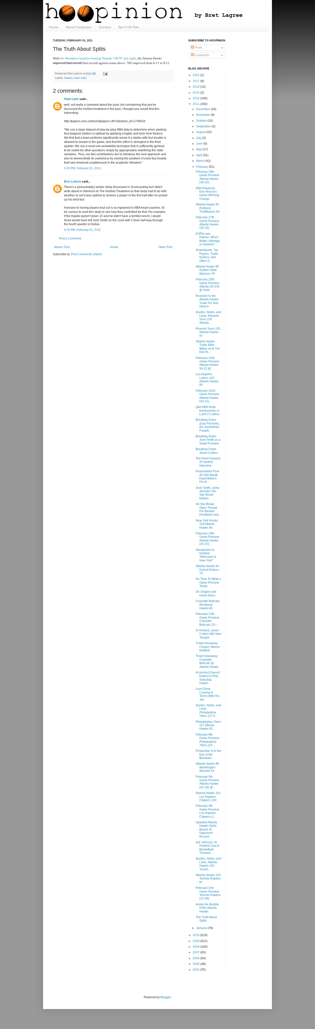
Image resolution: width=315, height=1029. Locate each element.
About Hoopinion (79, 27)
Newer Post (62, 247)
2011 (196, 104)
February (202, 167)
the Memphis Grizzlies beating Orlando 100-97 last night (98, 58)
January (202, 928)
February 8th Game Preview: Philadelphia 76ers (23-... (208, 740)
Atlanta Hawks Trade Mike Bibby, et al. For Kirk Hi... (208, 347)
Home (53, 27)
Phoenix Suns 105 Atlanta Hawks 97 (208, 332)
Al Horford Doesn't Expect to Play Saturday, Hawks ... (208, 678)
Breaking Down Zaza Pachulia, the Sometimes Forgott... (207, 425)
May (199, 149)
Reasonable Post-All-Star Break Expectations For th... (208, 477)
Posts (198, 47)
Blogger (165, 997)
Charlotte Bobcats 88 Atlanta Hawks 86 (208, 604)
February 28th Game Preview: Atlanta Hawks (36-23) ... (208, 177)
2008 (196, 946)
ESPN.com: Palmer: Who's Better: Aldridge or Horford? (208, 239)
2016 (196, 86)
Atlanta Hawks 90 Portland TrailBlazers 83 (208, 208)
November (203, 115)
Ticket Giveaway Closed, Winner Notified (208, 646)
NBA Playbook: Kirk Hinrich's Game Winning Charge (207, 193)
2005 (196, 964)
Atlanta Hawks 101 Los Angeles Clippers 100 (208, 796)
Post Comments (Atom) (86, 254)
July (199, 138)
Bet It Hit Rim (128, 27)
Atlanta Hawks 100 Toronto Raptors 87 (208, 878)
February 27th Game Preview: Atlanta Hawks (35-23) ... (208, 223)
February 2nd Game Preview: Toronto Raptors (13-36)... (208, 893)
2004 (196, 969)
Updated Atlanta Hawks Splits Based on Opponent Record (206, 829)
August (201, 132)
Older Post (165, 247)
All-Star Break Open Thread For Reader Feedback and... (208, 509)
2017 (196, 81)
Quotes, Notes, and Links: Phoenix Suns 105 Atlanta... (208, 317)
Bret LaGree (72, 181)
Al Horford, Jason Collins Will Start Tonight (208, 634)
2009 (196, 941)
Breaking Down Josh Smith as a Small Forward (208, 440)
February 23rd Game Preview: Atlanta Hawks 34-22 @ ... (208, 363)
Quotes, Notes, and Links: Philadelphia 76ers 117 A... (208, 711)
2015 (196, 92)
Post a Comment (70, 238)
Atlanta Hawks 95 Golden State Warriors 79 (207, 270)
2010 (196, 935)
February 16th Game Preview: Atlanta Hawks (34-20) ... (208, 539)
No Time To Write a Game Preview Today (208, 582)
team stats (80, 77)
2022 (196, 75)
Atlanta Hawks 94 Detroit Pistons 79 (207, 569)
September (204, 126)
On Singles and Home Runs (206, 593)
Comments (201, 55)
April (199, 155)
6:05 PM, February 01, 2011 (82, 230)
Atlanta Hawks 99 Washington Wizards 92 (207, 767)
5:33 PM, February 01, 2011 (82, 168)
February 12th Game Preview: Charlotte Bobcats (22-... (208, 619)
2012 (196, 98)
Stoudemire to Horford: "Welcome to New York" (206, 555)
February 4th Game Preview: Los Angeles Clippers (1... (208, 811)
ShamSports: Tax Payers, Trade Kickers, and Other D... (207, 255)
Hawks (68, 77)
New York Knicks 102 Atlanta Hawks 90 (207, 524)
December (203, 109)
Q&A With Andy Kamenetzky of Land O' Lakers (208, 410)
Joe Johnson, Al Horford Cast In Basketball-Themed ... (208, 848)
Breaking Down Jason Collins (207, 450)
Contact (105, 27)
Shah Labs (71, 99)
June (200, 143)
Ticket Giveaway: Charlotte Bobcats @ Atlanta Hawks (207, 661)
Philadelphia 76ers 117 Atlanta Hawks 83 (208, 725)
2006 (196, 958)
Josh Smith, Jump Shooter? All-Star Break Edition (207, 493)
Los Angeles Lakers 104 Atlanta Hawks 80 (207, 379)
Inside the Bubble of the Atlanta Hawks (207, 908)
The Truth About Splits (206, 918)
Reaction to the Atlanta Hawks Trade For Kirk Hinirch (207, 301)
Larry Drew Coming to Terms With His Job (207, 694)
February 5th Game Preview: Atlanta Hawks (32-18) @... (208, 782)
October (201, 120)
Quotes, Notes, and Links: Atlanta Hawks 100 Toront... (208, 864)
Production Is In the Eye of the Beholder (208, 754)
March (200, 161)
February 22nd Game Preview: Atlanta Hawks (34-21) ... (208, 396)
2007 (196, 952)
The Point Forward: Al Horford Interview (208, 462)
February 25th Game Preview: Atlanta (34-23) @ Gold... (208, 285)
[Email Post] (105, 73)
